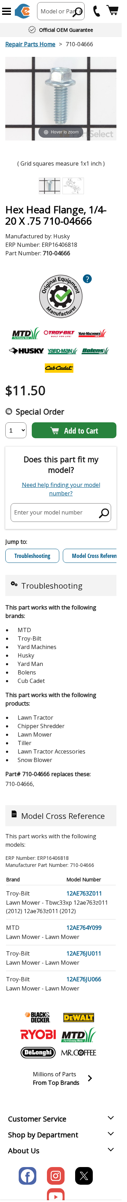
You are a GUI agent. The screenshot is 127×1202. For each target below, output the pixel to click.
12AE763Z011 (84, 893)
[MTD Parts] (78, 1035)
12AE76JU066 (83, 979)
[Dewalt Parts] (78, 1017)
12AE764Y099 (84, 928)
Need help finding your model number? (61, 489)
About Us (24, 1150)
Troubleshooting (32, 556)
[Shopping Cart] (112, 11)
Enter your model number (48, 512)
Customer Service (37, 1119)
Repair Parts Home (30, 44)
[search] (78, 12)
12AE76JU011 (83, 953)
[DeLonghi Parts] (38, 1052)
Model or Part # (62, 11)
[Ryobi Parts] (38, 1035)
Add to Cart (81, 430)
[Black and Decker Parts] (38, 1017)
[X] (84, 1176)
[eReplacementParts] (22, 11)
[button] (6, 11)
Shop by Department (43, 1134)
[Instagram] (56, 1176)
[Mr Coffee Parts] (78, 1052)
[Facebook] (27, 1176)
